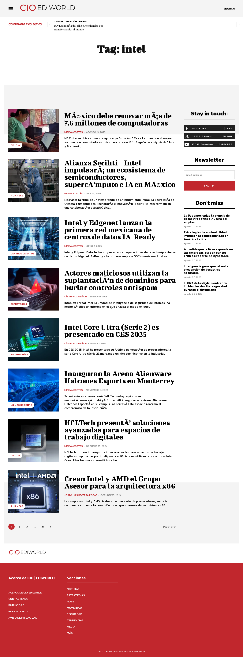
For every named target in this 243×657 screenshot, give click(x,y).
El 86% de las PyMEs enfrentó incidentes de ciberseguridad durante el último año (205, 286)
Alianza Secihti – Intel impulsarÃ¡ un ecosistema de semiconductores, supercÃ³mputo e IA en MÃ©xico (119, 173)
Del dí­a (15, 145)
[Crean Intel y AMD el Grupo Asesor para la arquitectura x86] (33, 491)
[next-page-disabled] (239, 24)
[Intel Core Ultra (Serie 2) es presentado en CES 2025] (33, 339)
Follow (227, 136)
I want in (209, 185)
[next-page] (50, 527)
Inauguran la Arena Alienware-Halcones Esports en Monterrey (119, 377)
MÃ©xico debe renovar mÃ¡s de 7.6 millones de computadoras (118, 119)
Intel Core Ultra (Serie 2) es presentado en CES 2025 (111, 330)
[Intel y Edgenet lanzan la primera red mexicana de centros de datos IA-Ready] (33, 238)
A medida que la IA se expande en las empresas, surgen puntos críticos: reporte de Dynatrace (208, 252)
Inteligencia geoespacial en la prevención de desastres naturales (206, 269)
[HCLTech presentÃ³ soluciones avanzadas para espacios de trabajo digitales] (33, 440)
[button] (229, 8)
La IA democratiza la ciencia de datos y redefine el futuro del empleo (207, 218)
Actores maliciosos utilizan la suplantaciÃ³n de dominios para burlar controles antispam (120, 280)
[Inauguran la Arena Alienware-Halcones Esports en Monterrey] (33, 390)
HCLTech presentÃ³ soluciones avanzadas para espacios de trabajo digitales (117, 429)
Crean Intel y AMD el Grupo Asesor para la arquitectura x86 (119, 482)
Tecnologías (19, 354)
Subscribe (225, 144)
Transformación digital (70, 21)
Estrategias (19, 304)
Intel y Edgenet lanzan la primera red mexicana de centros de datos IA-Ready (110, 229)
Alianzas (17, 195)
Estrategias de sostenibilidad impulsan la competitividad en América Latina (206, 235)
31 (43, 526)
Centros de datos (22, 253)
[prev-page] (49, 24)
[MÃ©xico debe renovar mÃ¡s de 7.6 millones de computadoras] (33, 130)
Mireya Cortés (73, 132)
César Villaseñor (75, 296)
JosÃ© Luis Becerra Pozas (80, 495)
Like (229, 128)
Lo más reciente (21, 405)
